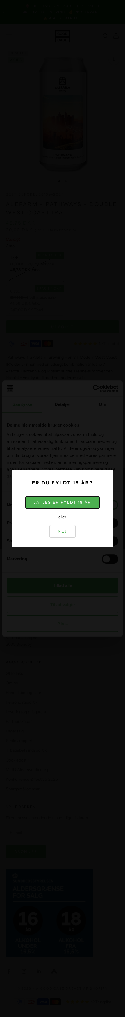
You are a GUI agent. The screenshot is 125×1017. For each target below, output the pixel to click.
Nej (62, 531)
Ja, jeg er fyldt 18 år (62, 502)
